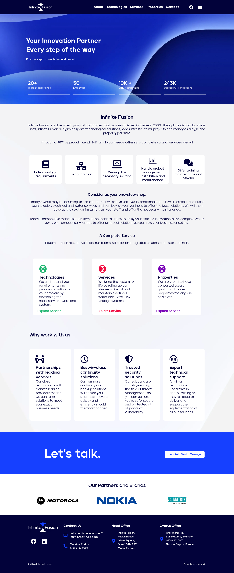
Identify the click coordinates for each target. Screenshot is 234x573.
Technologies (116, 7)
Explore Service (49, 311)
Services (136, 7)
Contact (172, 7)
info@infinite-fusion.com (84, 537)
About (98, 7)
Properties (154, 7)
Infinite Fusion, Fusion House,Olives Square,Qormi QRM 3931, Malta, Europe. (128, 541)
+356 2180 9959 (79, 548)
